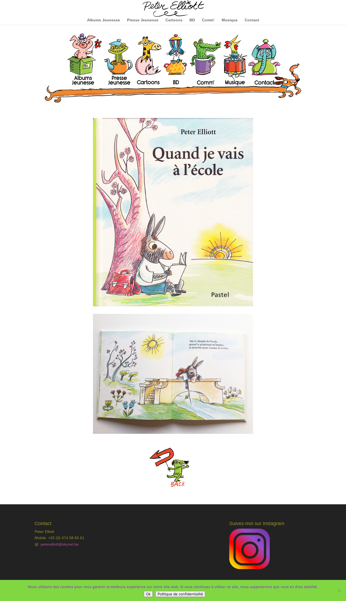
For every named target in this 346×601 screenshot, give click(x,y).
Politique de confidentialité (180, 594)
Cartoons (173, 20)
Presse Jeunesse (142, 20)
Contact (252, 20)
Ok (148, 594)
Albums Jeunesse (103, 20)
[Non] (339, 590)
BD (192, 20)
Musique (230, 20)
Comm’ (208, 20)
